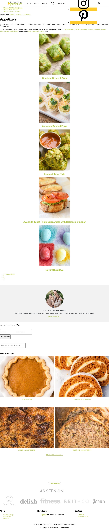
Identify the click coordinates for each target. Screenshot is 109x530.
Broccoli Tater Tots (54, 174)
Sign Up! (44, 515)
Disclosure (7, 516)
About (36, 3)
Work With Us (83, 516)
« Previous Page (9, 274)
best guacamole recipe (36, 31)
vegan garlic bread (11, 31)
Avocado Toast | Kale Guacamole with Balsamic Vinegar (54, 222)
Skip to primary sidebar (11, 11)
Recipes (45, 3)
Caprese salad (69, 29)
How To (52, 3)
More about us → (54, 317)
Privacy (6, 518)
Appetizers (26, 15)
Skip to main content (10, 9)
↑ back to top (54, 483)
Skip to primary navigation (12, 8)
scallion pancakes (94, 29)
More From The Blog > (54, 455)
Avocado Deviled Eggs (54, 126)
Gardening (61, 3)
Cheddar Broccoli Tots (54, 78)
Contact (81, 515)
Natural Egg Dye (54, 270)
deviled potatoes (81, 29)
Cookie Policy (8, 515)
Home (28, 3)
